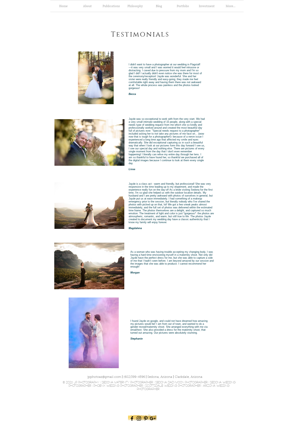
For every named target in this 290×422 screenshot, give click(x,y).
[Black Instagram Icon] (139, 418)
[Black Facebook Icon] (132, 418)
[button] (183, 6)
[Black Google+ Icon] (153, 418)
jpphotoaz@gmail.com (104, 377)
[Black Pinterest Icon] (146, 418)
